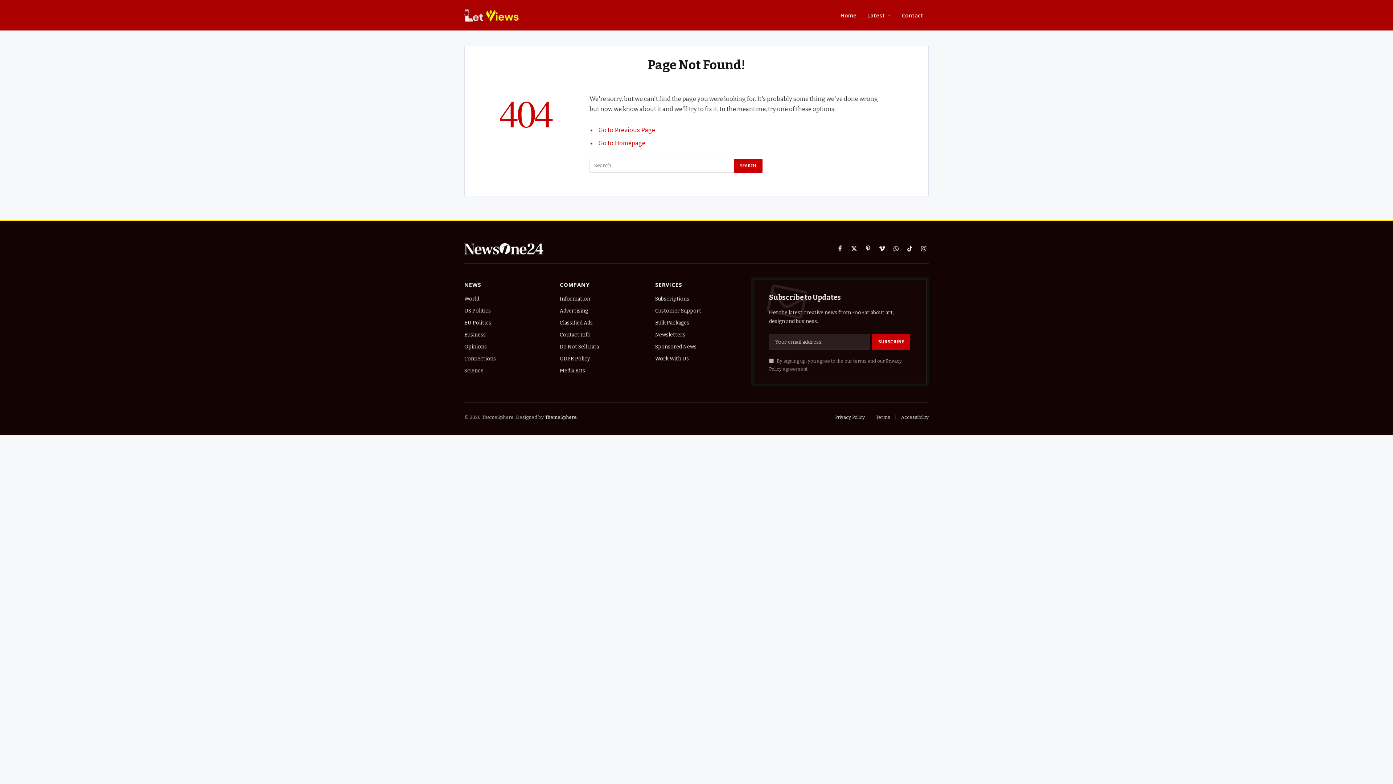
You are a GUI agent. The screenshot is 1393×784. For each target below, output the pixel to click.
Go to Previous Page (627, 130)
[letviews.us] (493, 15)
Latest (876, 15)
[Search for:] (662, 166)
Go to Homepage (622, 143)
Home (848, 15)
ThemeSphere (561, 417)
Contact (912, 15)
